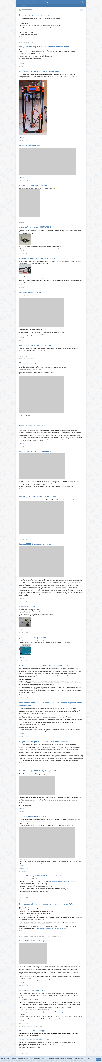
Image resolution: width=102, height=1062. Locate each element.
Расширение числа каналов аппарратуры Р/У (37, 451)
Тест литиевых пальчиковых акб (32, 816)
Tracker (35, 2)
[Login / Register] (81, 2)
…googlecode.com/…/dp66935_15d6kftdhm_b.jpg (32, 1039)
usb (40, 1026)
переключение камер (42, 936)
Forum (41, 2)
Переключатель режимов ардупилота (34, 941)
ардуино (26, 936)
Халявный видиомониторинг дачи (33, 426)
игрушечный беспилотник (30, 292)
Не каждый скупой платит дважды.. (33, 185)
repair (32, 358)
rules (78, 1060)
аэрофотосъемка (32, 936)
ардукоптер (38, 899)
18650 (23, 871)
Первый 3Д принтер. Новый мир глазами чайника (39, 71)
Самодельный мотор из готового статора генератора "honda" (44, 47)
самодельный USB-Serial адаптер (32, 990)
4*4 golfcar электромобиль (28, 42)
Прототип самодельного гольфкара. (34, 15)
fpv (22, 936)
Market (57, 2)
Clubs (51, 2)
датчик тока (44, 899)
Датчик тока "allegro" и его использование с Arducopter (42, 875)
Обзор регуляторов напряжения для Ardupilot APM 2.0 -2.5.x (43, 665)
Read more (21, 36)
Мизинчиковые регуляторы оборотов (34, 363)
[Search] (78, 2)
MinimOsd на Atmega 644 (29, 145)
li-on (26, 871)
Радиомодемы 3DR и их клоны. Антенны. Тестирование (41, 497)
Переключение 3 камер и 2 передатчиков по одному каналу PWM (46, 904)
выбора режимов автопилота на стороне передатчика (51, 928)
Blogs (46, 2)
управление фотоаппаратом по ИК (33, 637)
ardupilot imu (30, 1026)
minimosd (36, 1026)
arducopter (24, 899)
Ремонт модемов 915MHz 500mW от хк (35, 345)
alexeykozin (26, 5)
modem (28, 358)
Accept (98, 1059)
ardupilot (24, 1026)
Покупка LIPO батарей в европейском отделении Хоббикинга (44, 741)
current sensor (31, 899)
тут (37, 248)
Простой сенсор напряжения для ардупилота (37, 771)
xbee (42, 1026)
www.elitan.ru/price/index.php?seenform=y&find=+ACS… (63, 881)
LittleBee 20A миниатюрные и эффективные (37, 258)
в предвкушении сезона (29, 606)
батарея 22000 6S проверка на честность (36, 544)
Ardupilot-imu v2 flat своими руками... (34, 1030)
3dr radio (24, 358)
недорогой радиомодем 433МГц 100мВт (35, 227)
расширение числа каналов (54, 936)
